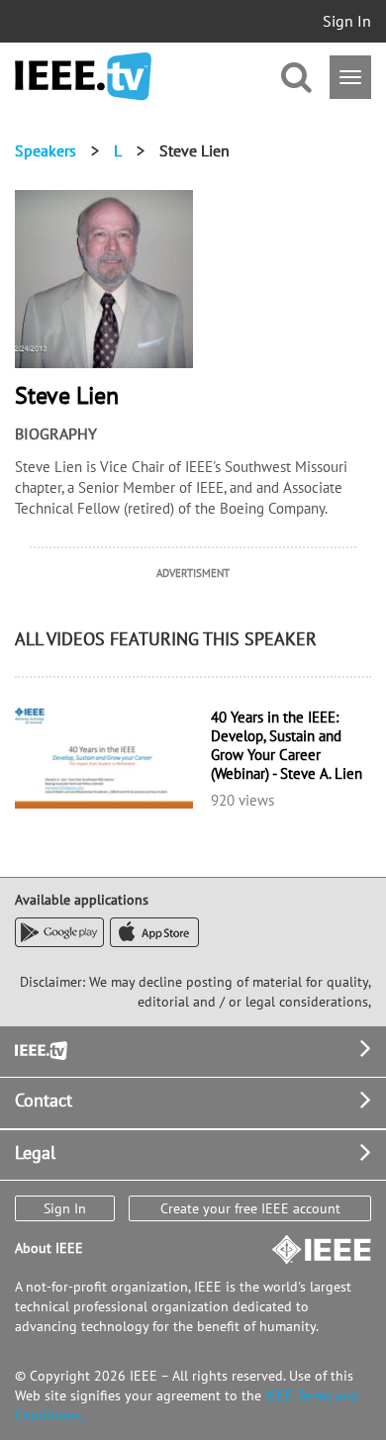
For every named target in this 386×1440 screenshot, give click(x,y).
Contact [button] (43, 1100)
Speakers (45, 150)
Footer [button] (39, 1048)
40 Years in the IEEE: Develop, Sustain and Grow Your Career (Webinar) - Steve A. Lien (286, 745)
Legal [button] (35, 1152)
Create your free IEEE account (250, 1208)
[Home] (83, 76)
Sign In (347, 21)
